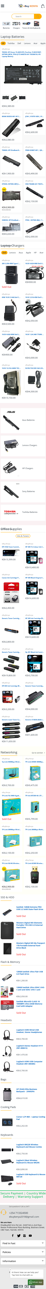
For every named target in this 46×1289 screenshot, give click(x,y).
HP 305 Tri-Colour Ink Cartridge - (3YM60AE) (34, 547)
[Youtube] (30, 1236)
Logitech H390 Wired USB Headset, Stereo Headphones (29, 1031)
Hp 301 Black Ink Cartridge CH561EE (34, 652)
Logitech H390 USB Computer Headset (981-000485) (29, 1062)
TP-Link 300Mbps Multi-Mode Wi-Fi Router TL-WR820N (34, 830)
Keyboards (7, 1135)
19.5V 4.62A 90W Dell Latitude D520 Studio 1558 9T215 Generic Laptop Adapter (11, 334)
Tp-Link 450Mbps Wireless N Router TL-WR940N (11, 762)
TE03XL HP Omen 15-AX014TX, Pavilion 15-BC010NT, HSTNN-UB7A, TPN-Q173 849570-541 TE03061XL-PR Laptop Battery (21, 54)
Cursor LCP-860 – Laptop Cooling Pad (30, 1118)
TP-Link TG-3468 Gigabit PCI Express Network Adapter (11, 796)
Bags (3, 1079)
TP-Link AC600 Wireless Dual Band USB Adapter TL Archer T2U (34, 863)
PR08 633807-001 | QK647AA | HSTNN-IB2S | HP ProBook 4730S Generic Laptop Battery (34, 150)
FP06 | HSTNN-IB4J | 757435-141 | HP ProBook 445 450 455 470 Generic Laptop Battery (34, 220)
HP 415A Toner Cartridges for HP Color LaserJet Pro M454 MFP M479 (11, 547)
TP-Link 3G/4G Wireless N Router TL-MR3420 (11, 863)
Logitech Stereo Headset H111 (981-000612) (29, 1047)
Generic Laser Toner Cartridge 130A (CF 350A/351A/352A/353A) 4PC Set (11, 720)
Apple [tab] (28, 252)
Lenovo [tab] (27, 43)
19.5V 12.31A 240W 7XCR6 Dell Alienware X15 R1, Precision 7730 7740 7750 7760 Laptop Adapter (11, 368)
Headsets (6, 1020)
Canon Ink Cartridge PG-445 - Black (11, 578)
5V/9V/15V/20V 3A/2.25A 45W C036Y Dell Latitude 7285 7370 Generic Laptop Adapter (34, 368)
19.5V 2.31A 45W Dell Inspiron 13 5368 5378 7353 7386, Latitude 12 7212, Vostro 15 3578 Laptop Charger (34, 297)
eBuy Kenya (6, 544)
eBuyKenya (6, 49)
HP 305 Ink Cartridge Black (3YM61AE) (34, 618)
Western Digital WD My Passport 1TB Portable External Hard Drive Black (30, 945)
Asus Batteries (28, 420)
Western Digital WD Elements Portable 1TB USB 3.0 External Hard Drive (29, 925)
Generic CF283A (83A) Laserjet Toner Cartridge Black (34, 720)
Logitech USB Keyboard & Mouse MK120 (30, 1175)
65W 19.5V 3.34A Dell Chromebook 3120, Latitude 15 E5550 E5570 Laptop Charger (11, 297)
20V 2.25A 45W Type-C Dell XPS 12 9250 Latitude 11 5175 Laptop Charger (11, 264)
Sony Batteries (28, 491)
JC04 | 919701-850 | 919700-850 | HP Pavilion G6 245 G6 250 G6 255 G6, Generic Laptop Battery (34, 116)
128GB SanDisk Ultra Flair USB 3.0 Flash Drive (29, 973)
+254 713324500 (18, 1213)
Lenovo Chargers (29, 445)
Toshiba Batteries (29, 512)
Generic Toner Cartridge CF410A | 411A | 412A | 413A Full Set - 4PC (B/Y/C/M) (11, 652)
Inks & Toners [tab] (23, 536)
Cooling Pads (8, 1107)
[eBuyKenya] (27, 6)
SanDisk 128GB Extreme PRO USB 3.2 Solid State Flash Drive (29, 908)
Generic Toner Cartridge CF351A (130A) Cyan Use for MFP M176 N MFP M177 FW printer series (11, 618)
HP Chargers (27, 468)
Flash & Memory (10, 962)
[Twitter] (18, 1236)
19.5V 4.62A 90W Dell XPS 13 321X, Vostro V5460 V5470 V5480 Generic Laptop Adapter (34, 264)
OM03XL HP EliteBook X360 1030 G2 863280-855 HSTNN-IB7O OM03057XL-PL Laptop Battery (11, 220)
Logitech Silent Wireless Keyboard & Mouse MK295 (27, 1161)
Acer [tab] (35, 43)
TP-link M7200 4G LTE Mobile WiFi (34, 796)
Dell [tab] (19, 43)
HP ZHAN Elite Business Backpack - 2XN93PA (26, 1090)
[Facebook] (12, 1236)
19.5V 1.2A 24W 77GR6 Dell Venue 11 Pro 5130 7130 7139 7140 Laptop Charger (34, 334)
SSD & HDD (7, 897)
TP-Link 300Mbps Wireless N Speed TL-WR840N (11, 830)
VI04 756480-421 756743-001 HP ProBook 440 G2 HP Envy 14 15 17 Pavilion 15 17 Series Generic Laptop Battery (34, 184)
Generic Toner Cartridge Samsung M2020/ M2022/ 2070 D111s (34, 686)
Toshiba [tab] (11, 43)
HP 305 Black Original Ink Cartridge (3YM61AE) (34, 578)
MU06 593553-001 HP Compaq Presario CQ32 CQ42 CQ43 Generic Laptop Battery (11, 116)
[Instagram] (24, 1236)
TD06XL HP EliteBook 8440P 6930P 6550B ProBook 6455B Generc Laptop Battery (11, 150)
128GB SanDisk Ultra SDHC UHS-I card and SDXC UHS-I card (30, 988)
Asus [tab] (21, 252)
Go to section (6, 245)
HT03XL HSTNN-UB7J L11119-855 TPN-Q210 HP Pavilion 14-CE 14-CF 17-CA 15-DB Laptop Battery (11, 184)
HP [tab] (3, 43)
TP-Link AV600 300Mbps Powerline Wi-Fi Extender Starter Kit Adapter (34, 762)
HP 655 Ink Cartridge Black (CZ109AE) (11, 686)
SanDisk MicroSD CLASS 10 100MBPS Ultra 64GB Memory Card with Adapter (29, 1003)
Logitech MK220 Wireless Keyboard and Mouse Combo (29, 1145)
